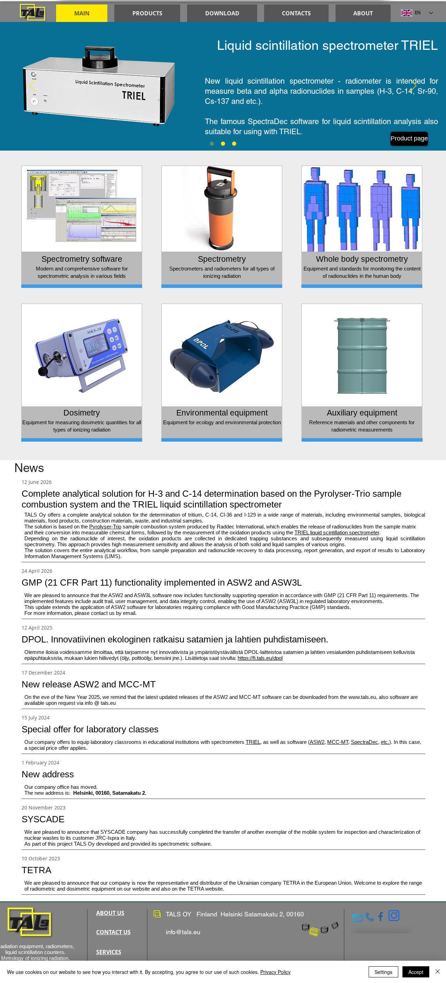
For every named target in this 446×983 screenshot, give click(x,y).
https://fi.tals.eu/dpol (260, 658)
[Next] (413, 86)
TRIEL (290, 131)
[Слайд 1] (212, 144)
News (29, 467)
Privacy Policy (275, 971)
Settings (383, 971)
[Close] (437, 971)
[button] (222, 13)
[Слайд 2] (234, 144)
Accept (415, 971)
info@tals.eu (183, 932)
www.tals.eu (362, 697)
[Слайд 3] (223, 144)
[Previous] (33, 86)
